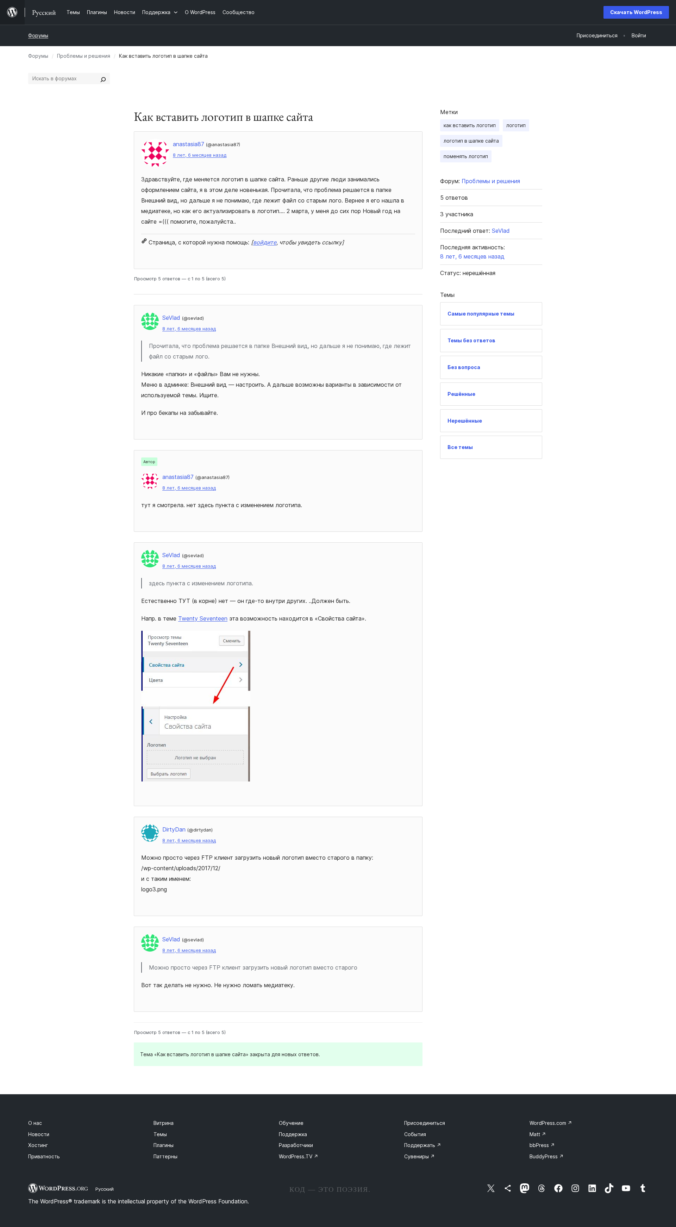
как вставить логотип (470, 125)
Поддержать (422, 1145)
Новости (38, 1134)
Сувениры (419, 1156)
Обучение (291, 1123)
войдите (264, 242)
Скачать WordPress (636, 12)
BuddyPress (547, 1156)
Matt (538, 1134)
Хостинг (38, 1145)
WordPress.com (551, 1123)
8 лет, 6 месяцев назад (199, 155)
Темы (160, 1134)
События (415, 1134)
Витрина (164, 1123)
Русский (104, 1189)
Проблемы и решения (83, 56)
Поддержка (293, 1134)
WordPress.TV (298, 1156)
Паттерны (165, 1156)
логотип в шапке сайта (471, 141)
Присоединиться (424, 1123)
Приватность (44, 1156)
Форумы (38, 35)
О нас (35, 1123)
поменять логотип (466, 156)
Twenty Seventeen (202, 618)
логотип (516, 125)
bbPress (542, 1145)
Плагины (164, 1145)
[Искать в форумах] (103, 78)
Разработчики (296, 1145)
